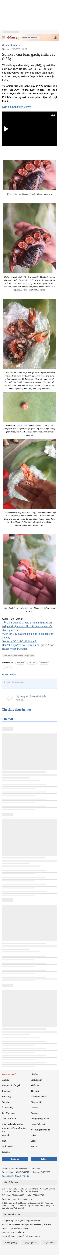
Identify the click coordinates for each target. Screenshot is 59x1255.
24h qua (6, 1152)
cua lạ (8, 668)
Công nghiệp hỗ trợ (40, 1118)
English (5, 1135)
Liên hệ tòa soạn (10, 1182)
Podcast (34, 1146)
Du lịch (34, 1107)
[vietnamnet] (13, 39)
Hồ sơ (33, 1135)
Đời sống (6, 1096)
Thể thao (35, 1085)
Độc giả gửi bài (30, 1243)
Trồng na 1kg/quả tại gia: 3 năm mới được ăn (27, 622)
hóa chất (20, 663)
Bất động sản (8, 1113)
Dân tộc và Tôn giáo (11, 1085)
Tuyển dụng (49, 1243)
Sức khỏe (6, 1102)
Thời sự (5, 1080)
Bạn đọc (35, 1113)
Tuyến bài (15, 1159)
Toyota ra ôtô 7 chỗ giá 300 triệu (19, 641)
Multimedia (7, 1146)
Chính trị (35, 1074)
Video (33, 1141)
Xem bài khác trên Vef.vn (16, 106)
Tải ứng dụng (11, 1243)
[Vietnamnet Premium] (9, 1075)
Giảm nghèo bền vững (12, 1124)
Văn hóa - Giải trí (39, 1096)
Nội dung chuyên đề (40, 1130)
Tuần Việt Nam (9, 1118)
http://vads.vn (17, 1232)
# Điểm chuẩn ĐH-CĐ (30, 38)
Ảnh (4, 1141)
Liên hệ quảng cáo (11, 1214)
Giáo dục (6, 1091)
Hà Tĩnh (32, 663)
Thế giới (35, 1091)
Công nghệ (36, 1102)
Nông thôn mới (38, 1124)
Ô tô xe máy (7, 1107)
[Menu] (3, 37)
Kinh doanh (11, 45)
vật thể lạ (44, 663)
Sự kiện (44, 1159)
